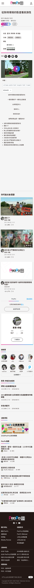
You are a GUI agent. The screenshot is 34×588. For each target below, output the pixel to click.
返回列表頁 (16, 309)
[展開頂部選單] (31, 3)
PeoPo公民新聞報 (23, 531)
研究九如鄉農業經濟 (8, 386)
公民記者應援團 (22, 537)
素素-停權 (7, 220)
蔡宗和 (6, 461)
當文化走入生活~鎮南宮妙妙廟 (12, 484)
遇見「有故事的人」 (23, 560)
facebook (14, 523)
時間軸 (3, 537)
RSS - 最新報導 (6, 568)
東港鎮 (18, 33)
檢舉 (14, 24)
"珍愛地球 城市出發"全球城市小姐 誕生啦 (16, 501)
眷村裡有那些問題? (10, 135)
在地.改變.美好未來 (23, 557)
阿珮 (30, 361)
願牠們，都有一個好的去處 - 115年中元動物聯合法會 (16, 448)
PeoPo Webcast (8, 469)
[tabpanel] (16, 304)
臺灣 (8, 33)
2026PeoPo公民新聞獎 (9, 436)
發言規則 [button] (29, 299)
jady (13, 361)
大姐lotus (21, 361)
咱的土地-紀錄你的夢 (7, 557)
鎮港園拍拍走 (8, 486)
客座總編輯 (20, 543)
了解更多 (17, 339)
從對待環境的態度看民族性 (12, 123)
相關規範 (4, 534)
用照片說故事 (5, 560)
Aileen (5, 451)
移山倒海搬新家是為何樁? (12, 130)
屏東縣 (13, 33)
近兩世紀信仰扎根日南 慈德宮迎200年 (16, 492)
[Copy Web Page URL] (16, 56)
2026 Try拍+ (5, 551)
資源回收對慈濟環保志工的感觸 (14, 145)
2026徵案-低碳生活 (23, 551)
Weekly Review (6, 540)
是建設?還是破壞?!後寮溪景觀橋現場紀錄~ (18, 283)
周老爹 (6, 503)
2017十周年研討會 (23, 554)
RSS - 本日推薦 (6, 571)
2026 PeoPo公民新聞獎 (8, 554)
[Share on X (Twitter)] (9, 56)
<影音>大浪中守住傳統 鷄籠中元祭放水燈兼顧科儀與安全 (16, 458)
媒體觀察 (10, 37)
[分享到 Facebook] (5, 56)
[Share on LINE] (12, 56)
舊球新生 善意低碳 (8, 467)
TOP (30, 577)
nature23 (7, 287)
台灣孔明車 (4, 361)
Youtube (19, 523)
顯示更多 (9, 45)
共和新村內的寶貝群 (10, 138)
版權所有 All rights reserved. (11, 48)
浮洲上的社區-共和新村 (11, 128)
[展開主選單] (3, 3)
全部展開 (16, 375)
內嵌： (4, 80)
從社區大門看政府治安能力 (12, 140)
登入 (22, 304)
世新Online (7, 478)
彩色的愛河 (5, 406)
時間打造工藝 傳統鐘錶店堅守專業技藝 (15, 476)
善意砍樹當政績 (9, 133)
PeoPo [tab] (14, 299)
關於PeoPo (4, 531)
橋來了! (6, 126)
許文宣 (6, 495)
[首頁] (17, 3)
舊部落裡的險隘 (9, 142)
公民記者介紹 (21, 540)
